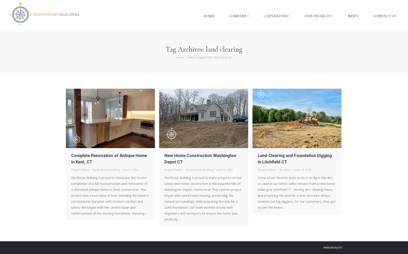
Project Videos (80, 170)
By (106, 170)
